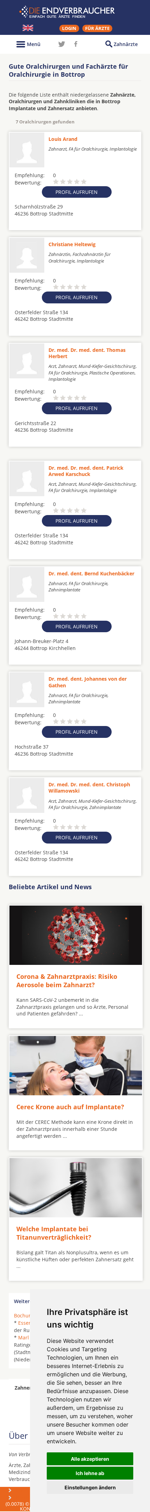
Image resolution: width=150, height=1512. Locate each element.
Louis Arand (62, 139)
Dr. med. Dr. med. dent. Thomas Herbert (87, 353)
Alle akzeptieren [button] (90, 1459)
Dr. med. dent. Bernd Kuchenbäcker (91, 573)
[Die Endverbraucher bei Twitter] (61, 43)
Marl (23, 1337)
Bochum (23, 1315)
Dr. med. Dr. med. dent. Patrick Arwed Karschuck (85, 470)
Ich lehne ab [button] (90, 1473)
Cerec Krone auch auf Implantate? (70, 1107)
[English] (28, 28)
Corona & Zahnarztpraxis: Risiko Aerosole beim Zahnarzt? (66, 980)
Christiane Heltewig (72, 244)
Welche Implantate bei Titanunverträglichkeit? (53, 1233)
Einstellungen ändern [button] (90, 1487)
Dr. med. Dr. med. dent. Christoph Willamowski (89, 787)
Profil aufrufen (76, 192)
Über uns (26, 1490)
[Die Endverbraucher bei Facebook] (75, 43)
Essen (25, 1323)
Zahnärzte (126, 44)
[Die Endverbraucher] (75, 11)
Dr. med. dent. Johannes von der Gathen (87, 681)
